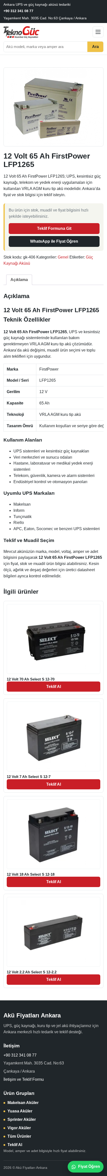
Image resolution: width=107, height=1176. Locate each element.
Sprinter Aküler (21, 1119)
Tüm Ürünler (19, 1136)
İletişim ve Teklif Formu (23, 1079)
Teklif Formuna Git (54, 228)
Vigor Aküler (19, 1128)
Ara (95, 47)
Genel (63, 257)
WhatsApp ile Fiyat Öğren (54, 241)
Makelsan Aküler (23, 1103)
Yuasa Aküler (19, 1111)
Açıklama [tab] (19, 280)
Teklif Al (53, 686)
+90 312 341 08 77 (18, 11)
